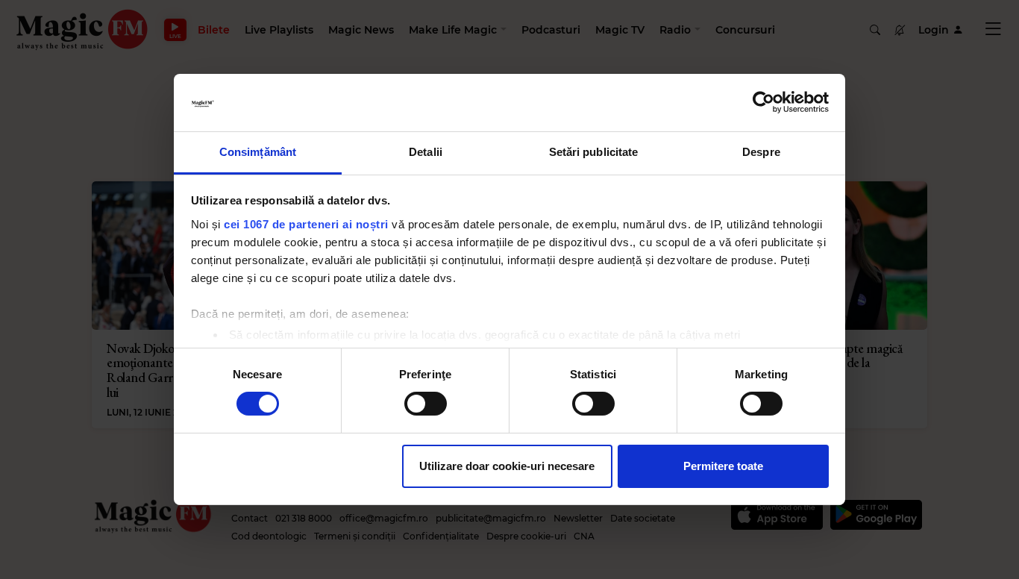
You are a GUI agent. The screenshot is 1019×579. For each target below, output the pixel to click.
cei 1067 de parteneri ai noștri (306, 224)
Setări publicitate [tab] (594, 151)
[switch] (425, 404)
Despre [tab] (761, 151)
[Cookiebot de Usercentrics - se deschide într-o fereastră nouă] (763, 102)
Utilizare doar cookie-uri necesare (507, 466)
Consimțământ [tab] (257, 151)
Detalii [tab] (425, 151)
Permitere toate (723, 466)
